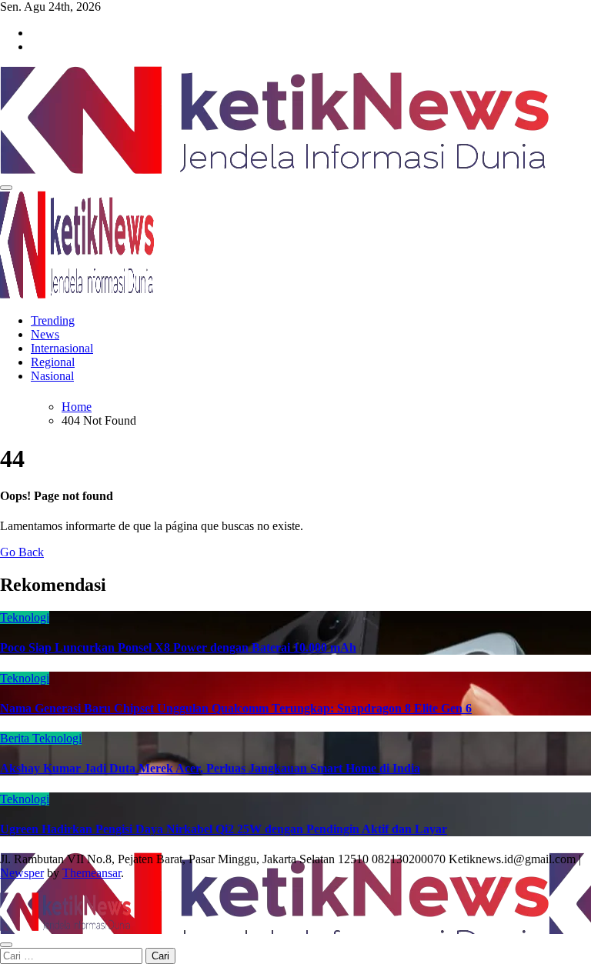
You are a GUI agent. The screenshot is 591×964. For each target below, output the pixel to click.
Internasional (62, 348)
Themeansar (91, 872)
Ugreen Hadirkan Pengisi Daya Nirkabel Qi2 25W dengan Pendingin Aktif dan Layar (223, 829)
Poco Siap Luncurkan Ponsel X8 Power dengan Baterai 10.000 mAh (178, 647)
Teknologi (24, 617)
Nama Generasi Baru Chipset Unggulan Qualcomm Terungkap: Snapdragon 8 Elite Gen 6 (236, 708)
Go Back (22, 552)
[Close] (6, 944)
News (45, 334)
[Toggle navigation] (6, 187)
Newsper (22, 872)
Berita (16, 738)
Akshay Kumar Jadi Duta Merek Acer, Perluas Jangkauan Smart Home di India (210, 768)
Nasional (52, 375)
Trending (53, 320)
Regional (53, 362)
